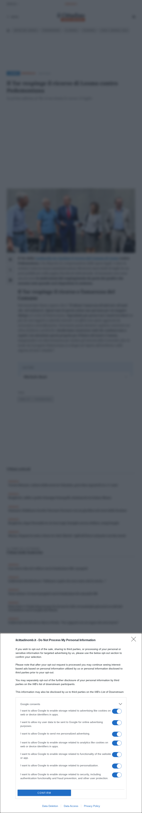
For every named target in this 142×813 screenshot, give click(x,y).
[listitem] (71, 704)
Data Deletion (50, 805)
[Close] (134, 640)
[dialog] (71, 723)
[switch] (117, 711)
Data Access (71, 805)
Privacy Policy (92, 805)
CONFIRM (44, 793)
